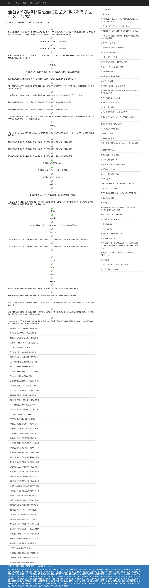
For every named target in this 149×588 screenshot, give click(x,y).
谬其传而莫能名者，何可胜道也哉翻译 (115, 264)
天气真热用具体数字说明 (110, 102)
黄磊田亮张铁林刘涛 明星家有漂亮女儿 (24, 352)
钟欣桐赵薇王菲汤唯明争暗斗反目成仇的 (24, 467)
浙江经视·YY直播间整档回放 (20, 548)
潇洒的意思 (105, 202)
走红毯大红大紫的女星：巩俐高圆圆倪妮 (24, 390)
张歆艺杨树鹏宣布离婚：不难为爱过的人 (24, 529)
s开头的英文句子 (107, 133)
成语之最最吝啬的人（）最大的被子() (114, 112)
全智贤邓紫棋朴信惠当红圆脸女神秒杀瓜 (24, 443)
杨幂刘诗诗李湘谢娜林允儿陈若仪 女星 (24, 500)
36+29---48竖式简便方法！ (110, 174)
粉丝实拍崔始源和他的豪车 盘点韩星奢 (24, 409)
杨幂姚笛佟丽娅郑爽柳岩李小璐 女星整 (24, 553)
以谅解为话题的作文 (108, 150)
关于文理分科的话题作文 (110, 128)
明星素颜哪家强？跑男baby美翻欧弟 (23, 395)
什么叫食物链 (106, 9)
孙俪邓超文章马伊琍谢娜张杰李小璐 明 (24, 538)
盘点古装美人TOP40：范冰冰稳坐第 (23, 333)
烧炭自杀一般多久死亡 (109, 71)
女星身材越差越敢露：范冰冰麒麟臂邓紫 (24, 381)
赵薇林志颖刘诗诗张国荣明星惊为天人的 (24, 438)
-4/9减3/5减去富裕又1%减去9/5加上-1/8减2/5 (117, 183)
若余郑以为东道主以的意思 (110, 97)
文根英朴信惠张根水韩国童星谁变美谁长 (24, 452)
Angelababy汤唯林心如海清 (20, 347)
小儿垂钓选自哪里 (107, 198)
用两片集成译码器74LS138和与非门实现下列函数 (119, 193)
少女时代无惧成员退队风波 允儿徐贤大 (24, 385)
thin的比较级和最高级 (109, 52)
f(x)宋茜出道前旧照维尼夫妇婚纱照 (22, 404)
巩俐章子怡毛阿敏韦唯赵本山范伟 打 (23, 433)
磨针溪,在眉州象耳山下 (109, 238)
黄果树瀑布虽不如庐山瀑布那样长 (113, 86)
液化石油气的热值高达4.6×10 (111, 233)
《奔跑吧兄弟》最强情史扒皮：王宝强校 (24, 371)
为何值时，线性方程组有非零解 (112, 66)
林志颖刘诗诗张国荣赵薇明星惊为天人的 (24, 562)
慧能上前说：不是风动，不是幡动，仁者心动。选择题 (119, 144)
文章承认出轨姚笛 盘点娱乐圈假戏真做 (24, 338)
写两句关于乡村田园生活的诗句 (112, 47)
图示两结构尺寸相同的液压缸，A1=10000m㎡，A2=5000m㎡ (118, 253)
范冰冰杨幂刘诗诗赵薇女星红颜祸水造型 (24, 462)
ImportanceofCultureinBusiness (112, 214)
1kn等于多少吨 (106, 229)
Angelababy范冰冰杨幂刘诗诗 (21, 376)
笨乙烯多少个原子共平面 (110, 219)
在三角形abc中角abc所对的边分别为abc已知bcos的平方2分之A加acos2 (119, 20)
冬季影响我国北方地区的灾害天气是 (114, 62)
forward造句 (105, 179)
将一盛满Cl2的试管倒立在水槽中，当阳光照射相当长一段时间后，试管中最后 (119, 208)
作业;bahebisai (106, 224)
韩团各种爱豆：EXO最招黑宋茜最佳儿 (24, 328)
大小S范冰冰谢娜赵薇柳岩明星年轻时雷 (24, 486)
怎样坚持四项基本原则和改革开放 (113, 164)
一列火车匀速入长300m (109, 188)
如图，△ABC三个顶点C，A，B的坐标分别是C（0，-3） (118, 118)
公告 (37, 3)
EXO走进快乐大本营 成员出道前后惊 (23, 366)
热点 (24, 3)
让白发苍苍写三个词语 (109, 57)
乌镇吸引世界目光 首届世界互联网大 (23, 495)
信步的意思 (105, 259)
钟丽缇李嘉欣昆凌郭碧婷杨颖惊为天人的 (24, 447)
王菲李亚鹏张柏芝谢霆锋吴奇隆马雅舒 (24, 362)
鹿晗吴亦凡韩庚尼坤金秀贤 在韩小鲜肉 (24, 557)
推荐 (31, 3)
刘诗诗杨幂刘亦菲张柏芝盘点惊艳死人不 (24, 481)
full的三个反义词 (107, 81)
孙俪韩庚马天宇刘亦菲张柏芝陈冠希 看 (24, 428)
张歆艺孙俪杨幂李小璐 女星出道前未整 (24, 342)
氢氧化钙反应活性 (107, 107)
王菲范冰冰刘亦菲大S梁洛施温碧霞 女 (24, 419)
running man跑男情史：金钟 (20, 414)
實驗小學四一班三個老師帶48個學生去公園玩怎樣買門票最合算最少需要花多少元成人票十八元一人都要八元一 (120, 245)
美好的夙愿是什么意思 (109, 169)
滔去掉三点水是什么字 (109, 159)
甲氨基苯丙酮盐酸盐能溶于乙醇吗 (113, 76)
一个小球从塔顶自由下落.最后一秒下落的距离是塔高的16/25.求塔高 (120, 36)
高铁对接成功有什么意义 (110, 155)
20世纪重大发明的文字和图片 (111, 124)
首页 (10, 2)
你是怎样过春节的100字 (109, 269)
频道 (44, 3)
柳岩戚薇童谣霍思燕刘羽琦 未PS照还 (23, 424)
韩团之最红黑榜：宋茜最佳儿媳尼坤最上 (24, 400)
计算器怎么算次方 (107, 138)
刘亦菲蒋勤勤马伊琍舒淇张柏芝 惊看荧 (24, 357)
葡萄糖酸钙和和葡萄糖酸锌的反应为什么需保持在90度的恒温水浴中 (120, 91)
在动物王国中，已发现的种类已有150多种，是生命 (119, 31)
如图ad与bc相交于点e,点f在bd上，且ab (115, 26)
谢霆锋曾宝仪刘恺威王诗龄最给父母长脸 (24, 457)
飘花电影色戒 (106, 14)
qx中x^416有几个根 (108, 43)
